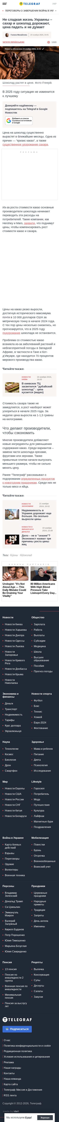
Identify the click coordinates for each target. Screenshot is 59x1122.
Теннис (38, 711)
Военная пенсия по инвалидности (16, 987)
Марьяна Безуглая (16, 946)
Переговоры (12, 858)
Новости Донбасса (16, 669)
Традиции (39, 910)
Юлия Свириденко (15, 951)
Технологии (11, 748)
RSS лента (10, 1095)
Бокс (36, 706)
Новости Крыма (14, 674)
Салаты (38, 991)
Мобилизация (40, 838)
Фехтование (41, 728)
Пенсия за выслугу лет (16, 1005)
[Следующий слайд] (56, 11)
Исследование (42, 770)
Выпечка (39, 969)
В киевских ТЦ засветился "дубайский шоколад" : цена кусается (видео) (37, 388)
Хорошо (45, 1117)
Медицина (40, 646)
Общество (37, 617)
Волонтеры (11, 869)
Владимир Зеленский (11, 894)
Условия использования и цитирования (27, 1056)
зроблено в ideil (11, 1111)
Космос (9, 754)
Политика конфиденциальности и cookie (27, 1045)
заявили (29, 223)
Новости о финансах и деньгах (28, 529)
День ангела (41, 921)
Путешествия (42, 805)
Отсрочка (39, 855)
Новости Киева (26, 378)
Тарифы (9, 720)
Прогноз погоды (43, 671)
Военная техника (15, 875)
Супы (37, 980)
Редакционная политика (18, 1051)
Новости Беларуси (16, 816)
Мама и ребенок (43, 748)
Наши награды (12, 1068)
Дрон (8, 765)
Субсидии (39, 640)
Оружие (9, 864)
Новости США (13, 794)
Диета (37, 759)
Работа (38, 629)
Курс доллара (13, 725)
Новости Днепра (14, 635)
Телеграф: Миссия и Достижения (23, 1089)
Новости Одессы (15, 640)
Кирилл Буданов (14, 929)
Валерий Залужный (11, 922)
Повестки (39, 844)
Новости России (14, 799)
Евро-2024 (40, 722)
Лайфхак (39, 816)
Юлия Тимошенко (15, 940)
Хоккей (38, 717)
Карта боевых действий (13, 846)
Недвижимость (13, 714)
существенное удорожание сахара (25, 144)
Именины (39, 926)
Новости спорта (41, 693)
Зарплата (39, 624)
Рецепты (37, 962)
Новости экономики (27, 505)
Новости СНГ (13, 805)
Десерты (39, 985)
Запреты (39, 915)
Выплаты (39, 635)
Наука (6, 742)
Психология (41, 765)
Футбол (38, 700)
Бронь (37, 850)
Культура (39, 810)
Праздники (38, 886)
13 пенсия (11, 969)
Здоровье (37, 742)
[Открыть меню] (4, 3)
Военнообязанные (45, 861)
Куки (28, 1117)
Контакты (9, 1073)
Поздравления (42, 827)
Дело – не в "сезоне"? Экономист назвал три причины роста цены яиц (36, 540)
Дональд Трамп (14, 901)
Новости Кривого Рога (15, 662)
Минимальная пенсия (13, 996)
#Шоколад (26, 555)
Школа (38, 651)
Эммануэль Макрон (11, 914)
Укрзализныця (13, 731)
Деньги (9, 703)
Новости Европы (15, 788)
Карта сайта (11, 1084)
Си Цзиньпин (12, 907)
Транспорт (11, 709)
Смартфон (11, 770)
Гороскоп (39, 788)
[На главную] (29, 3)
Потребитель (41, 794)
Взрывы (9, 853)
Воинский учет (42, 866)
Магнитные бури (43, 821)
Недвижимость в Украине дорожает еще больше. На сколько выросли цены (36, 515)
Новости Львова (14, 646)
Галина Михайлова (19, 35)
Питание (39, 754)
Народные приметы (40, 903)
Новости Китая (13, 810)
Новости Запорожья (11, 653)
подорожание (11, 333)
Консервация (41, 974)
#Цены (14, 555)
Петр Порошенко (15, 935)
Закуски (38, 996)
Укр (54, 4)
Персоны (8, 886)
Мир (5, 781)
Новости (8, 617)
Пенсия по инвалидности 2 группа (14, 977)
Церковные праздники (40, 894)
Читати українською (13, 42)
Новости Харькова (16, 629)
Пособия (39, 666)
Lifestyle (36, 781)
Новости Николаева (11, 681)
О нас (7, 1040)
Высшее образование (41, 659)
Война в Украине (13, 838)
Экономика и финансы (11, 695)
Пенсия (7, 962)
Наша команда (12, 1078)
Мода (37, 799)
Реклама (9, 1062)
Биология (10, 759)
